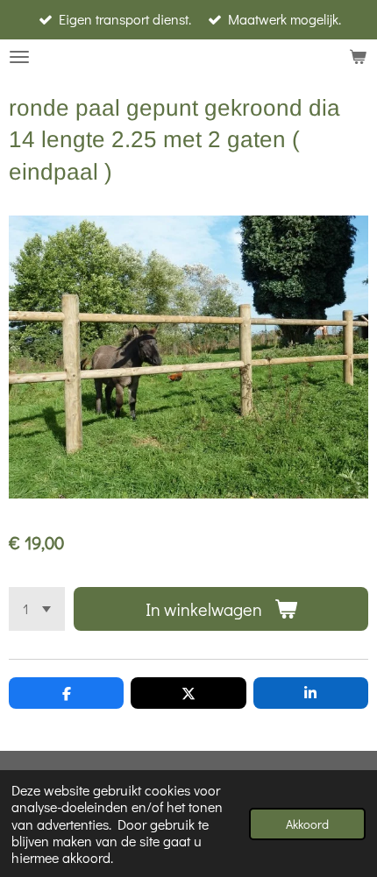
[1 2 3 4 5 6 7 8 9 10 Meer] (37, 609)
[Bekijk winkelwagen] (357, 56)
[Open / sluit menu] (19, 56)
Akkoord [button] (307, 824)
